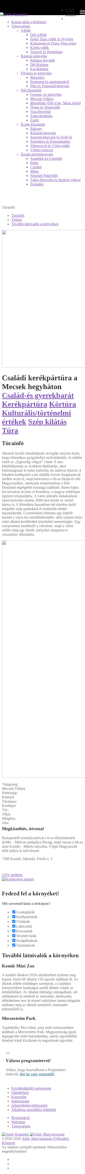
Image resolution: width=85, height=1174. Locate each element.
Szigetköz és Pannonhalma (50, 141)
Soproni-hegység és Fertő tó (51, 137)
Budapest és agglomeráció (49, 82)
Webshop (18, 1122)
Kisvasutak (24, 931)
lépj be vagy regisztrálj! (37, 1074)
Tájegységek (20, 26)
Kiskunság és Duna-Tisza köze (53, 43)
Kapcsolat (18, 1097)
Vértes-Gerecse (41, 150)
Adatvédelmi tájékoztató (29, 1105)
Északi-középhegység (37, 154)
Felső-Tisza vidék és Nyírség (51, 39)
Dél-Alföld (38, 35)
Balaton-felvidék (42, 60)
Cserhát (36, 167)
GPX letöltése (12, 875)
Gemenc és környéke (46, 94)
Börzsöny (37, 77)
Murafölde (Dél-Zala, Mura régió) (55, 103)
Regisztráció (20, 1118)
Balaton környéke (34, 56)
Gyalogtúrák (25, 912)
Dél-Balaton (39, 65)
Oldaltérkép (20, 1093)
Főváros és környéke (36, 73)
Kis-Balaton (39, 69)
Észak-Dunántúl (33, 124)
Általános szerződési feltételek (33, 1110)
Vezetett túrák (26, 936)
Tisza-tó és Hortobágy (46, 52)
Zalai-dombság (41, 116)
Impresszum (20, 1101)
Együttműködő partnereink (31, 1088)
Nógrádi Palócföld (44, 176)
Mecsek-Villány (42, 99)
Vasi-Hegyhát (40, 112)
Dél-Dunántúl (31, 90)
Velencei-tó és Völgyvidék (50, 146)
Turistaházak (25, 945)
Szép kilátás (47, 421)
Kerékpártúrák (27, 917)
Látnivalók (24, 926)
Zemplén (36, 184)
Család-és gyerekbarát (38, 395)
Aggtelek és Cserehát (46, 159)
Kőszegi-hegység (43, 133)
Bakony (36, 129)
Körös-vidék (39, 48)
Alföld (25, 30)
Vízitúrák (23, 922)
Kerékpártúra (24, 404)
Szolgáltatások (27, 941)
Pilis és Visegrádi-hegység (49, 86)
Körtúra (62, 404)
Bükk (34, 163)
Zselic (34, 120)
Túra (10, 430)
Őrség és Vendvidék (45, 107)
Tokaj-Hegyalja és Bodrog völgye (55, 180)
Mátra (34, 171)
